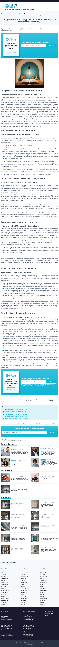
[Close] (44, 317)
